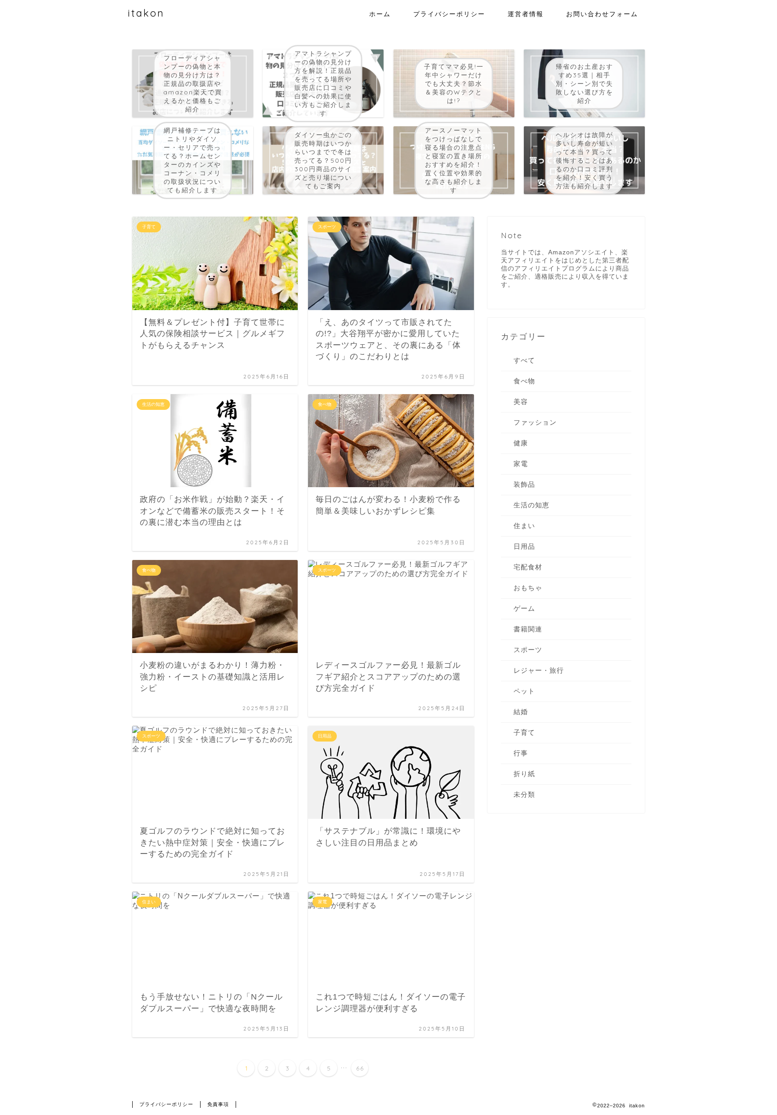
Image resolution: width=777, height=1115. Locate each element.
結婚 (521, 711)
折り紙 (524, 773)
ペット (524, 691)
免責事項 (218, 1104)
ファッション (535, 422)
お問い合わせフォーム (602, 14)
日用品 (524, 546)
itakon (146, 13)
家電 (521, 463)
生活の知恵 (531, 505)
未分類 (524, 794)
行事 (521, 753)
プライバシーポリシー (449, 14)
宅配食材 (528, 567)
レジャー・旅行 (539, 670)
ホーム (380, 14)
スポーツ (528, 649)
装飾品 (524, 484)
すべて (524, 360)
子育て (524, 732)
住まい (524, 525)
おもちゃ (528, 587)
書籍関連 (528, 629)
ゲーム (524, 608)
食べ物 (524, 381)
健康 (521, 443)
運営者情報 (526, 14)
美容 (521, 401)
